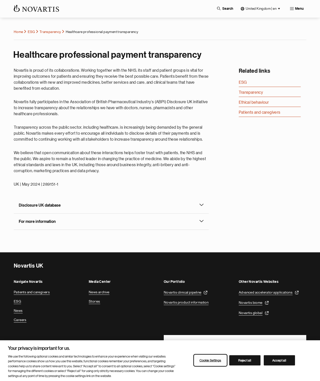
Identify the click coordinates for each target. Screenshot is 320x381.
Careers (20, 320)
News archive (99, 292)
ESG (31, 31)
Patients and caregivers (259, 112)
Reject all (244, 360)
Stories (94, 301)
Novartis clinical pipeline (182, 292)
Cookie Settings (210, 360)
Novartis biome (250, 302)
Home (18, 31)
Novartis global (250, 313)
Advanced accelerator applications (265, 292)
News (18, 310)
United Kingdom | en (261, 8)
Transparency (50, 31)
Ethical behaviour (254, 102)
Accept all (279, 360)
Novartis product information (186, 302)
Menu (299, 8)
